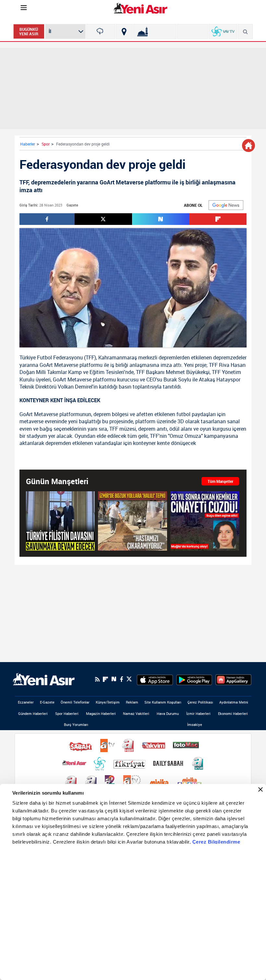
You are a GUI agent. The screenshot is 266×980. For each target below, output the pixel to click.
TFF (90, 357)
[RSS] (97, 679)
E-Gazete (47, 702)
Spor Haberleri (67, 713)
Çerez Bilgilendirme (216, 842)
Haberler (27, 143)
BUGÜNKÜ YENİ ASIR (28, 31)
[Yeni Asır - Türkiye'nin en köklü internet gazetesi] (140, 8)
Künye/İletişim (108, 702)
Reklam (132, 702)
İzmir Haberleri (198, 713)
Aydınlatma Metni (233, 702)
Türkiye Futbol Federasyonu (51, 357)
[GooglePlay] (194, 679)
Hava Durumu (168, 713)
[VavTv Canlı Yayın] (223, 31)
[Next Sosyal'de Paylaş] (160, 219)
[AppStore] (155, 679)
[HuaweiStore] (233, 679)
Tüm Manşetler (220, 481)
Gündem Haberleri (33, 713)
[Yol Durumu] (124, 31)
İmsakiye (194, 724)
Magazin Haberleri (101, 713)
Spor (46, 143)
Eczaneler (26, 702)
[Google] (226, 205)
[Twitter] (129, 679)
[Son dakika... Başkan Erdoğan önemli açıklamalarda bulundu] (60, 520)
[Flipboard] (105, 679)
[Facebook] (121, 679)
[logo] (44, 678)
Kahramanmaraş (117, 357)
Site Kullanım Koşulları (162, 702)
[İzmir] (101, 31)
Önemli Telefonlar (75, 702)
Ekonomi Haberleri (233, 713)
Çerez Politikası (200, 702)
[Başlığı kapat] (260, 789)
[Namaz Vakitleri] (155, 31)
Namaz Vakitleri (136, 713)
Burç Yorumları (76, 724)
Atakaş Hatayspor (219, 379)
